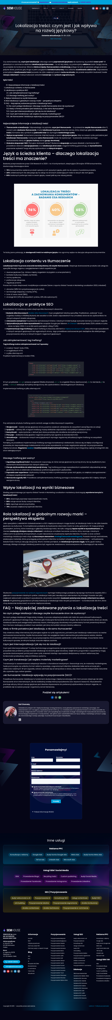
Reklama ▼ (36, 8)
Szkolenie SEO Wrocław (80, 978)
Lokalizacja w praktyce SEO (17, 90)
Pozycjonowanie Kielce (57, 951)
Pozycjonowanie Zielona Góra (59, 980)
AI (28, 961)
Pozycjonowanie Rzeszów (58, 968)
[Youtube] (96, 8)
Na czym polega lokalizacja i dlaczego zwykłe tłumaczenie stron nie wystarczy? (41, 106)
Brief (29, 941)
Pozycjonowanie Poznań (58, 965)
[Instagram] (100, 8)
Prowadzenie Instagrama (56, 881)
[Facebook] (93, 8)
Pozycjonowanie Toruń (57, 973)
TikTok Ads (40, 859)
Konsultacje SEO (61, 898)
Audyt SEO (96, 898)
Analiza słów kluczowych (38, 313)
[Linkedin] (103, 8)
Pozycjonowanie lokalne (39, 903)
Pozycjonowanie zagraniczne (65, 903)
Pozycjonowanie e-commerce (75, 908)
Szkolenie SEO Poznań (80, 995)
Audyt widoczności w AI (21, 898)
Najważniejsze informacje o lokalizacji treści (27, 85)
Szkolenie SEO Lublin (79, 993)
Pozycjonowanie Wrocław (58, 978)
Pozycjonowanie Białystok (58, 938)
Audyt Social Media (89, 876)
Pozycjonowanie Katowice (58, 948)
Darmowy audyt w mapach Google (38, 948)
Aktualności (31, 973)
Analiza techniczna (51, 908)
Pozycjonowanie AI (42, 898)
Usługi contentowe (79, 898)
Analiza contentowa (31, 908)
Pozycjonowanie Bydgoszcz (58, 941)
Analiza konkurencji (89, 903)
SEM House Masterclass (80, 973)
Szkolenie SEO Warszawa (81, 988)
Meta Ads (75, 854)
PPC (29, 958)
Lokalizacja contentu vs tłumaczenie (20, 87)
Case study (31, 971)
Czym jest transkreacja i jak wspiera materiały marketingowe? (35, 114)
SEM (17, 876)
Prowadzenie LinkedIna (80, 881)
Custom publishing (68, 876)
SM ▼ (54, 8)
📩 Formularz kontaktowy (58, 2)
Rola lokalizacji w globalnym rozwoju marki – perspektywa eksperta (33, 101)
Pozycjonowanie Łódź (57, 958)
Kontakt (70, 8)
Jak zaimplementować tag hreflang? (24, 93)
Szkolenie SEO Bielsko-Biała (81, 976)
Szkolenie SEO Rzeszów (80, 998)
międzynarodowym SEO (75, 329)
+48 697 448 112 (85, 2)
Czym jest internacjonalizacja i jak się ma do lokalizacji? (33, 111)
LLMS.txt (91, 1006)
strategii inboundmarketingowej (68, 536)
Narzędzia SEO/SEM (33, 963)
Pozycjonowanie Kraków (57, 953)
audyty (30, 448)
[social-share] (52, 697)
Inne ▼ (62, 8)
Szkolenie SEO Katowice (80, 983)
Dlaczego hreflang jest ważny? (21, 95)
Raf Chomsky (56, 39)
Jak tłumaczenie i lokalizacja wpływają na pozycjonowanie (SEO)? (37, 116)
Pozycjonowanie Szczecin (58, 970)
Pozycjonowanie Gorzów (58, 946)
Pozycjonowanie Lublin (57, 955)
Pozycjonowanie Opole (57, 963)
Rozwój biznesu (32, 966)
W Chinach (72, 323)
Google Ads (37, 854)
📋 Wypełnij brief (43, 2)
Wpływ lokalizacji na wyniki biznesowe (21, 98)
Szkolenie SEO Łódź (79, 990)
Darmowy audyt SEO (34, 946)
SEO (29, 956)
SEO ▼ (46, 8)
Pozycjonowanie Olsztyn (58, 960)
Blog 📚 (56, 18)
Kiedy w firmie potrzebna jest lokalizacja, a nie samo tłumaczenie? (37, 108)
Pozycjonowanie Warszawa (58, 975)
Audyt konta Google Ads (57, 854)
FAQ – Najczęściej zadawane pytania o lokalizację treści (29, 103)
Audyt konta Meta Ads (93, 854)
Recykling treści (50, 876)
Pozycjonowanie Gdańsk (58, 943)
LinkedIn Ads (54, 859)
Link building (20, 903)
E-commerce (32, 968)
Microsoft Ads (69, 859)
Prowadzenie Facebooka (31, 881)
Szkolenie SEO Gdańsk (80, 981)
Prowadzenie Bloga (31, 876)
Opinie (80, 8)
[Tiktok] (107, 8)
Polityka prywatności (34, 943)
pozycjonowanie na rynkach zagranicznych (29, 593)
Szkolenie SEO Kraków (80, 986)
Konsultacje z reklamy (19, 854)
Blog (30, 952)
